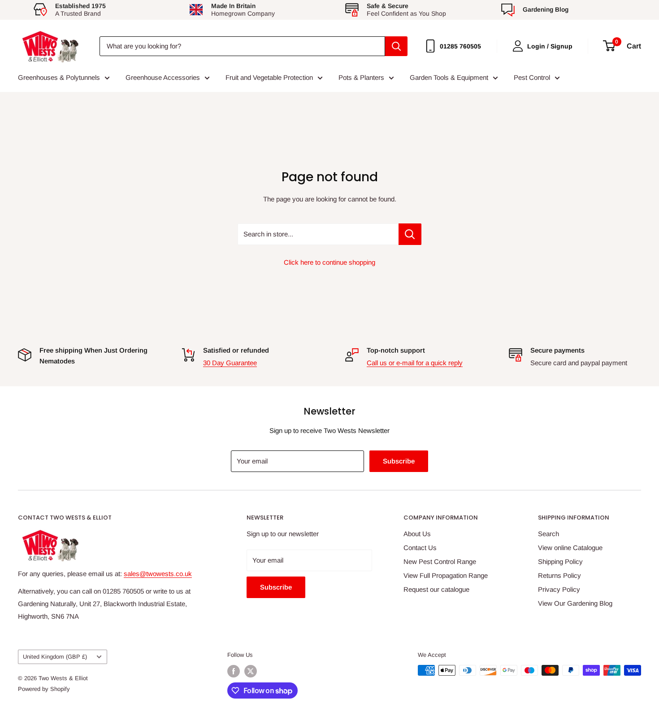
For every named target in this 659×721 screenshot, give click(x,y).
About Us (417, 533)
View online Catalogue (570, 547)
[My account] (518, 46)
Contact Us (420, 547)
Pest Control (532, 77)
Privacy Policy (559, 589)
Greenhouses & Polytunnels (59, 77)
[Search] (396, 46)
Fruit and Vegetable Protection (269, 77)
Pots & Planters (361, 77)
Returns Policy (559, 575)
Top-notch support (396, 350)
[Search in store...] (410, 234)
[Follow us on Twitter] (250, 671)
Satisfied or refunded (236, 350)
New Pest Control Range (439, 561)
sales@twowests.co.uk (158, 573)
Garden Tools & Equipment (449, 77)
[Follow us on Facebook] (233, 671)
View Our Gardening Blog (575, 603)
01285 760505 (460, 46)
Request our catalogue (436, 589)
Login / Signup (549, 46)
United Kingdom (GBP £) (55, 656)
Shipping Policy (560, 561)
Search (548, 533)
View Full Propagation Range (445, 575)
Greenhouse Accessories (163, 77)
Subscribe (399, 461)
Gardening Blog (545, 9)
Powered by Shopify (44, 689)
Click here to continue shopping (329, 262)
